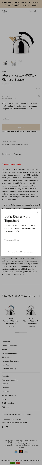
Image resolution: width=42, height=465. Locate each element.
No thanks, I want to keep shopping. (21, 252)
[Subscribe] (35, 239)
